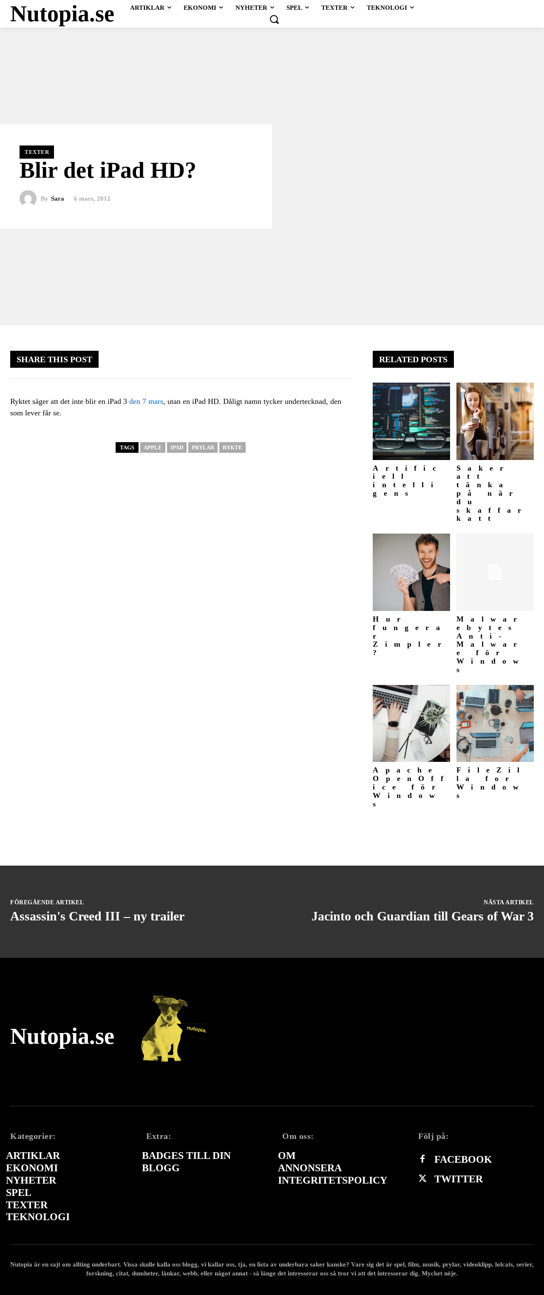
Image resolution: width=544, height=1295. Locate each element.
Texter (37, 152)
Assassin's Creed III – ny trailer (97, 916)
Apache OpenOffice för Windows (411, 787)
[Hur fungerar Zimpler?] (411, 572)
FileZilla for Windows (491, 782)
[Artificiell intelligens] (411, 421)
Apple (153, 447)
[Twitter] (422, 1179)
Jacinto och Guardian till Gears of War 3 (423, 916)
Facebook (463, 1159)
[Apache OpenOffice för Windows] (411, 723)
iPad (176, 447)
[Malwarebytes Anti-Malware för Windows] (495, 572)
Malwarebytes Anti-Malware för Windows (490, 644)
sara (57, 199)
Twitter (458, 1178)
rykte (232, 447)
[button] (274, 19)
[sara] (30, 198)
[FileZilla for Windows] (495, 723)
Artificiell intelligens (407, 480)
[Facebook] (422, 1159)
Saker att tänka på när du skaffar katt (492, 493)
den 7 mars (146, 401)
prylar (203, 447)
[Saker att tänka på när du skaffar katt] (495, 421)
